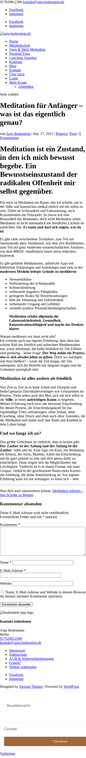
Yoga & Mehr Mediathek (27, 49)
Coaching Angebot (22, 58)
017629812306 (11, 638)
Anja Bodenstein (18, 134)
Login (13, 78)
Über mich (17, 74)
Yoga (73, 134)
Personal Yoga (19, 54)
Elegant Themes (31, 686)
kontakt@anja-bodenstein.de (20, 643)
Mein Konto (18, 82)
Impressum (17, 650)
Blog (12, 66)
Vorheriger (7, 753)
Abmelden (25, 86)
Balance (61, 134)
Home (13, 41)
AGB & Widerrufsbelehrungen (31, 659)
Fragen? (15, 663)
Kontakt (15, 70)
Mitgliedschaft (19, 45)
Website (5, 583)
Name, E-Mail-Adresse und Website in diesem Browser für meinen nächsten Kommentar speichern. (43, 594)
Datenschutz (18, 654)
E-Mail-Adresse (13, 571)
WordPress (71, 686)
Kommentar (10, 525)
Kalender (15, 62)
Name (5, 562)
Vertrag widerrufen (22, 667)
